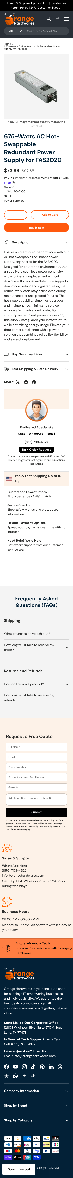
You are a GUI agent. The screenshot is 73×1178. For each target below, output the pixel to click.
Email (51, 433)
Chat (21, 433)
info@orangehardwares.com (23, 875)
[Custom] (15, 1075)
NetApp (9, 187)
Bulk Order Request (36, 450)
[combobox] (36, 31)
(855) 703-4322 (36, 442)
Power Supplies (14, 200)
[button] (57, 19)
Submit (36, 812)
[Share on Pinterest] (34, 382)
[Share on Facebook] (26, 382)
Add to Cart (50, 214)
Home (7, 44)
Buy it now (36, 227)
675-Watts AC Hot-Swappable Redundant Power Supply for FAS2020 (32, 47)
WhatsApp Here (14, 866)
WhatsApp (36, 433)
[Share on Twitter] (18, 382)
